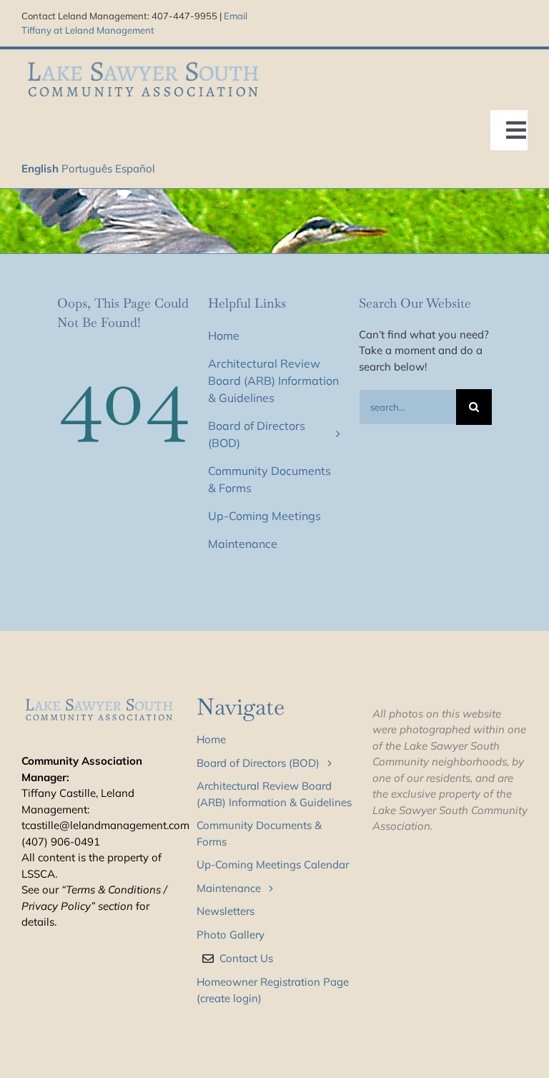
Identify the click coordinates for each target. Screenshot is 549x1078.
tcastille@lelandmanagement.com (105, 825)
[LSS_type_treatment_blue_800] (142, 62)
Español (135, 168)
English (40, 168)
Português (86, 168)
